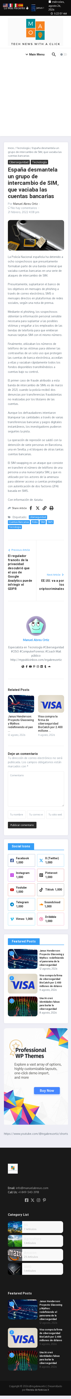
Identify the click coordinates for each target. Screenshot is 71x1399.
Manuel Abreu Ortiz (25, 203)
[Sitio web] (22, 667)
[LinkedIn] (41, 667)
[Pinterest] (34, 667)
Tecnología (23, 148)
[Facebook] (26, 667)
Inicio (11, 148)
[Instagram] (37, 667)
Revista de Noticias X (37, 1389)
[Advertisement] (35, 98)
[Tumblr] (45, 667)
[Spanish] (20, 5)
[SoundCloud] (49, 667)
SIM (43, 522)
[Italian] (15, 5)
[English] (5, 5)
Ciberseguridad (18, 162)
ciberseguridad (38, 517)
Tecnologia (15, 526)
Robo (35, 522)
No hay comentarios (24, 208)
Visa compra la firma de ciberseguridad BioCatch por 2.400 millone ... (50, 723)
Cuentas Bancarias (19, 522)
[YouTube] (30, 667)
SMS (50, 522)
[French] (10, 5)
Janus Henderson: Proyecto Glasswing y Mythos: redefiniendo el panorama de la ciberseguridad (51, 957)
